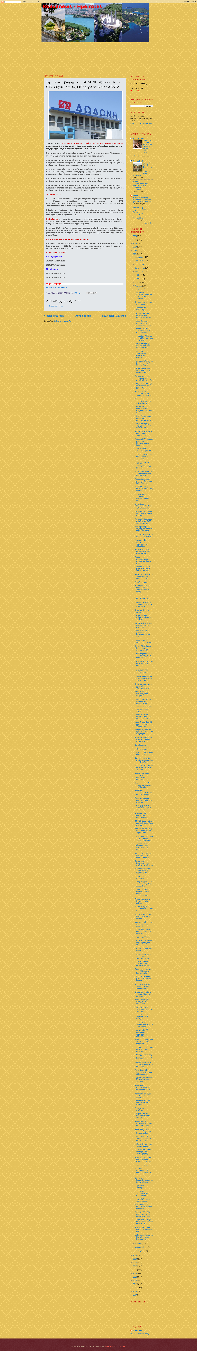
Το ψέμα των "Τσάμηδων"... (141, 1187)
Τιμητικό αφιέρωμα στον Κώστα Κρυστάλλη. (144, 535)
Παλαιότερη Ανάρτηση (114, 315)
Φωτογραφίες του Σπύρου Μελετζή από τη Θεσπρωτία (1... (144, 1024)
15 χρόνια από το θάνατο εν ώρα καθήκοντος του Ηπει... (141, 847)
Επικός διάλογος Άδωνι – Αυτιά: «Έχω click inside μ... (143, 994)
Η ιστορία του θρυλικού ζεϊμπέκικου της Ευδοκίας (143, 1102)
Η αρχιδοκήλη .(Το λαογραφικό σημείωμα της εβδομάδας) (141, 1033)
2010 (135, 1291)
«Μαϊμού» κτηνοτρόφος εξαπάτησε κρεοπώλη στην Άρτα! (144, 513)
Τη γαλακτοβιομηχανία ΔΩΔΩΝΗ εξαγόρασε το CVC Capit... (143, 678)
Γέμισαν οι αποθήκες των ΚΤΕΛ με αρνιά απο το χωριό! (143, 330)
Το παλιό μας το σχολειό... (140, 1109)
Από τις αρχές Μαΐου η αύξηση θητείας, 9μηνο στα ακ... (143, 433)
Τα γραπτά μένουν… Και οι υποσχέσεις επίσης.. (142, 901)
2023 (135, 247)
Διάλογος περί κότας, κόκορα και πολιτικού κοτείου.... (143, 1229)
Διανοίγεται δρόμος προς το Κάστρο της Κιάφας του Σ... (143, 1131)
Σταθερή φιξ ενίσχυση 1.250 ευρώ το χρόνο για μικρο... (143, 1009)
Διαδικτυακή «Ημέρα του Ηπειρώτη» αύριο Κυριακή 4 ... (144, 1237)
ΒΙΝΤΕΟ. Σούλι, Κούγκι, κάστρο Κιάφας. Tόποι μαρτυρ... (144, 823)
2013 (135, 1280)
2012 (135, 1284)
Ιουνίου (138, 279)
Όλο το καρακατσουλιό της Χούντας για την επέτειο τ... (143, 656)
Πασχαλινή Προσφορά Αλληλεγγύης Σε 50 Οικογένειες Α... (143, 521)
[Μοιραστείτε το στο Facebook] (93, 293)
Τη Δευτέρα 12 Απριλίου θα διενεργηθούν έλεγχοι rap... (144, 1049)
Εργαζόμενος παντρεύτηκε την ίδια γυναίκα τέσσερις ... (143, 792)
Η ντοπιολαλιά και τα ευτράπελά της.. (142, 1200)
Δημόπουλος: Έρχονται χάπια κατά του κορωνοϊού (143, 924)
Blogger (122, 1346)
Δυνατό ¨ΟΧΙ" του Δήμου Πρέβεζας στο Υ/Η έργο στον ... (144, 625)
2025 (135, 240)
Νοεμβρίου (139, 261)
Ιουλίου (138, 275)
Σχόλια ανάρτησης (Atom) (64, 321)
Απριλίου (138, 286)
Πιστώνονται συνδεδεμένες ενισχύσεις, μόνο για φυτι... (143, 410)
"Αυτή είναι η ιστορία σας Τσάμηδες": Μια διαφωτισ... (143, 931)
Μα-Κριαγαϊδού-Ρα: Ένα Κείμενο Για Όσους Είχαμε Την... (144, 739)
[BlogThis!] (89, 293)
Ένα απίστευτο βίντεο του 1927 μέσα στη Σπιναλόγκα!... (143, 971)
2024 (135, 243)
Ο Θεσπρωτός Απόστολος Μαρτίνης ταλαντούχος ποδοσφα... (143, 295)
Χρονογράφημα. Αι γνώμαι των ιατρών (143, 641)
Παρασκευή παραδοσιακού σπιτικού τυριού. (141, 1193)
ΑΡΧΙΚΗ (136, 181)
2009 (135, 1295)
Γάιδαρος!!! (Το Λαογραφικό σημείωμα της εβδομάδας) (141, 543)
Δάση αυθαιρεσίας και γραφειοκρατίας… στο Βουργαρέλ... (144, 732)
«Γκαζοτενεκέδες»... (142, 937)
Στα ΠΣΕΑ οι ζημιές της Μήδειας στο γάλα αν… (143, 943)
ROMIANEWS (138, 1331)
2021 (135, 254)
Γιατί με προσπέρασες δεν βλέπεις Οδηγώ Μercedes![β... (143, 370)
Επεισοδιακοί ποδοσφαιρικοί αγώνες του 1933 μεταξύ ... (142, 354)
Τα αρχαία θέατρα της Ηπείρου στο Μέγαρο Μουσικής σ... (143, 916)
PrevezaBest (138, 161)
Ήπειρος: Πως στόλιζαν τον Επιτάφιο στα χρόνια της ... (143, 386)
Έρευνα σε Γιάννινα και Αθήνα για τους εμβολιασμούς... (143, 871)
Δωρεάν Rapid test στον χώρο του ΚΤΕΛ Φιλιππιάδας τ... (144, 576)
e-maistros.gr (138, 208)
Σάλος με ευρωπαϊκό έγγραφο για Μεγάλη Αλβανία (143, 800)
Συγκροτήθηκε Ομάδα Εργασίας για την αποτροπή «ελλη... (143, 648)
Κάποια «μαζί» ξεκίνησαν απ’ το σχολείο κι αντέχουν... (144, 863)
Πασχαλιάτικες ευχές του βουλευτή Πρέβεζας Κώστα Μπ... (142, 497)
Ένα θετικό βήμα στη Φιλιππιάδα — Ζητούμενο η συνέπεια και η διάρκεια (142, 200)
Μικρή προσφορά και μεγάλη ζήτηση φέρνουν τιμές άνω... (143, 1159)
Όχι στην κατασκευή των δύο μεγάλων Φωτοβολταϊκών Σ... (143, 963)
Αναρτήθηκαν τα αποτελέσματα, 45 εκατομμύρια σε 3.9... (143, 1087)
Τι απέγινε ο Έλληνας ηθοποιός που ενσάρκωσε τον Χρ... (143, 315)
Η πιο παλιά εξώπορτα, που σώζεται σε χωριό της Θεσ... (144, 338)
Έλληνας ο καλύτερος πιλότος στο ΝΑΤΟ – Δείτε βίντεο (143, 604)
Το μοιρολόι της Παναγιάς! (140, 309)
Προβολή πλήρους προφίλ (140, 1334)
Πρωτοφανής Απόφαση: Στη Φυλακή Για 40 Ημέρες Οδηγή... (144, 363)
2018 (135, 1262)
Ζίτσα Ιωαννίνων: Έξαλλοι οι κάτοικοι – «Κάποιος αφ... (143, 747)
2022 (135, 250)
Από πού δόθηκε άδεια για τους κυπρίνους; (143, 1145)
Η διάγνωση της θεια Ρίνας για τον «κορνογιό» (142, 1001)
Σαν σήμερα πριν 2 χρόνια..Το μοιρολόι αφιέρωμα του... (143, 1138)
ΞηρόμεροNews (139, 138)
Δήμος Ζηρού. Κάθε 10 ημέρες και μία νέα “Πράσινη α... (143, 724)
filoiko (135, 196)
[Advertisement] (99, 56)
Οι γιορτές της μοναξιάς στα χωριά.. (143, 303)
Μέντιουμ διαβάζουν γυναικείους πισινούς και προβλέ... (143, 1206)
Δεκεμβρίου (139, 257)
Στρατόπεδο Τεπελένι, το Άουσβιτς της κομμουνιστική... (144, 701)
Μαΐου (137, 282)
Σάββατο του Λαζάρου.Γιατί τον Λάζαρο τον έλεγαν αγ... (143, 560)
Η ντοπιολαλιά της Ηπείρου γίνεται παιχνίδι (141, 694)
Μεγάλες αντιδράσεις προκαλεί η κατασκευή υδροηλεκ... (143, 776)
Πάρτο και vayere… (142, 1165)
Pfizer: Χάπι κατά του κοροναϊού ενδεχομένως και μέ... (144, 418)
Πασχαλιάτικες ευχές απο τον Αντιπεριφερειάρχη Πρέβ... (143, 465)
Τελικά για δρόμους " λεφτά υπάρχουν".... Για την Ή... (143, 1017)
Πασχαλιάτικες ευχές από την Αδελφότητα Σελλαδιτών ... (143, 481)
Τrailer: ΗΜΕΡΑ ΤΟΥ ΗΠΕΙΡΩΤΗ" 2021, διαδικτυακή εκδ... (142, 1214)
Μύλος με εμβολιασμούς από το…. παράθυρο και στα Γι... (144, 884)
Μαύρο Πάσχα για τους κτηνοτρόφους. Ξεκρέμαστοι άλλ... (143, 323)
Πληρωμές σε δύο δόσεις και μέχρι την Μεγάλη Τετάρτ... (143, 716)
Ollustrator (109, 1346)
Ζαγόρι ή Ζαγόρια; (141, 599)
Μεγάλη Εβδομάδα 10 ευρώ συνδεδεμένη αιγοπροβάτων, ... (143, 808)
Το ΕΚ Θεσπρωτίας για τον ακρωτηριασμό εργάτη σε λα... (143, 473)
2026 (135, 236)
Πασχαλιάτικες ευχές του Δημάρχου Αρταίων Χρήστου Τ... (144, 378)
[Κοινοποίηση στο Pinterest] (96, 293)
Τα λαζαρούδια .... (141, 582)
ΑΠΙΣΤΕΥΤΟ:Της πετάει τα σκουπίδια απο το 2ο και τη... (144, 768)
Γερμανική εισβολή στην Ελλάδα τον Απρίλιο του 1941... (144, 1080)
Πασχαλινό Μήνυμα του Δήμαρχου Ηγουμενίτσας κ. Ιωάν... (144, 442)
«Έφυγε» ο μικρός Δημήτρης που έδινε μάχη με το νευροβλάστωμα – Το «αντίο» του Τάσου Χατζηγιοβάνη (142, 214)
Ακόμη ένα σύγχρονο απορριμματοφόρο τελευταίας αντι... (143, 956)
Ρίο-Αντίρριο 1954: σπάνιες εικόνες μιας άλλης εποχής (143, 1072)
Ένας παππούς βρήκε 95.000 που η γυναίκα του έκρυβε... (144, 1222)
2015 (135, 1273)
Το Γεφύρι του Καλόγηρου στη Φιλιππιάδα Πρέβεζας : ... (144, 1171)
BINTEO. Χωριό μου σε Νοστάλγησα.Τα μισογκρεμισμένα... (143, 855)
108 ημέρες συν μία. (142, 289)
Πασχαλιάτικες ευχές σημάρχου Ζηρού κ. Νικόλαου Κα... (143, 426)
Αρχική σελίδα (83, 315)
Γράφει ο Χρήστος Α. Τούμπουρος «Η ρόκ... (144, 450)
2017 (135, 1266)
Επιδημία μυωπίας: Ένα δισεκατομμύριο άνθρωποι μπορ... (144, 1042)
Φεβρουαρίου (140, 1247)
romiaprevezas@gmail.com (141, 123)
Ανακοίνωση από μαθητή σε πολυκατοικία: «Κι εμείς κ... (142, 634)
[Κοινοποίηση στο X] (91, 293)
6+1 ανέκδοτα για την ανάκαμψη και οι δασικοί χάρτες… (143, 1152)
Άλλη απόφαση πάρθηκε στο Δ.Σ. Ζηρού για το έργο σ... (144, 393)
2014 (135, 1277)
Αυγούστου (139, 271)
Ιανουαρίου (139, 1251)
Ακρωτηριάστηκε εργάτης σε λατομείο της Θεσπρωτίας (143, 529)
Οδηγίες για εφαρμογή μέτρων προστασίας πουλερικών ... (143, 1057)
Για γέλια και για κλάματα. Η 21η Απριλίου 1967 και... (143, 671)
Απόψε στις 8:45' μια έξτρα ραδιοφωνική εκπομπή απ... (143, 551)
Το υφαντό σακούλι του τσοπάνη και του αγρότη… (143, 709)
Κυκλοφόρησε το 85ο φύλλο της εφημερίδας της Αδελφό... (144, 785)
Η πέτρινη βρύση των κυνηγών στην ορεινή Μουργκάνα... (144, 489)
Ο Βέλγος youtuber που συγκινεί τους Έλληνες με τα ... (143, 686)
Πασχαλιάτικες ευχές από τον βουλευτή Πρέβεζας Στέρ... (142, 346)
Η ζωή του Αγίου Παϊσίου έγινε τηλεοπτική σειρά (144, 663)
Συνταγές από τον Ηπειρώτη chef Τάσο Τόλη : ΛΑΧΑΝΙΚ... (143, 506)
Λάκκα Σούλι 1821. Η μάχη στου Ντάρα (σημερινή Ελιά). (142, 569)
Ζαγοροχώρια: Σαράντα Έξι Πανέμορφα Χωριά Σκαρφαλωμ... (144, 838)
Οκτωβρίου (139, 264)
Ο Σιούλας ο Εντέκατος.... (140, 877)
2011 (135, 1288)
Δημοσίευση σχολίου (56, 306)
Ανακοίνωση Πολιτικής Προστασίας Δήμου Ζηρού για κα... (143, 831)
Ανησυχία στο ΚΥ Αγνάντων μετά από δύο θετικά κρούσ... (143, 1123)
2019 (135, 1259)
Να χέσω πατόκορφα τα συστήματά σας (144, 754)
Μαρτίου (138, 1243)
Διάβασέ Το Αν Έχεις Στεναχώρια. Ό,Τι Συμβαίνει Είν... (142, 986)
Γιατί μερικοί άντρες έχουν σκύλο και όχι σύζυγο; (143, 1116)
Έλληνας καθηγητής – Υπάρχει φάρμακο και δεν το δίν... (144, 1064)
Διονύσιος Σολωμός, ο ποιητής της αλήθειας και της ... (143, 1095)
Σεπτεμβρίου (140, 268)
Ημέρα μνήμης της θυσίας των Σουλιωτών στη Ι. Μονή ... (142, 589)
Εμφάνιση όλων (148, 223)
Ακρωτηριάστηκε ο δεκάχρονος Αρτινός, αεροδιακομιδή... (143, 815)
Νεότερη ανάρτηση (54, 315)
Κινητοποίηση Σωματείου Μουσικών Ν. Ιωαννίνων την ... (144, 1180)
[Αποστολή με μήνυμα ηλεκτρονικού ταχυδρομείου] (87, 293)
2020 (135, 1255)
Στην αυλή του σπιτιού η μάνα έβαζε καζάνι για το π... (143, 979)
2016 (135, 1270)
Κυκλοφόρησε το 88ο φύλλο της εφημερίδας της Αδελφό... (144, 760)
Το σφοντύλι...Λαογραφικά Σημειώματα (144, 401)
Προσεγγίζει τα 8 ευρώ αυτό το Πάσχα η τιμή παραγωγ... (143, 456)
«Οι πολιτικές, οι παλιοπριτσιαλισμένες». (144, 909)
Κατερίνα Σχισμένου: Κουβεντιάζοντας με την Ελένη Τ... (143, 617)
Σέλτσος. (138, 595)
